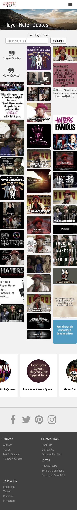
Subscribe (58, 40)
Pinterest (8, 496)
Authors (7, 445)
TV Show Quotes (12, 458)
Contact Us (48, 449)
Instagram (9, 500)
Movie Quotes (11, 454)
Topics (7, 449)
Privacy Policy (49, 466)
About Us (47, 445)
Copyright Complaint (53, 475)
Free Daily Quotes (38, 35)
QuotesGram (9, 4)
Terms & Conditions (53, 470)
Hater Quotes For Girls (38, 389)
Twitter (7, 491)
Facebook (9, 486)
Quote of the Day (51, 454)
